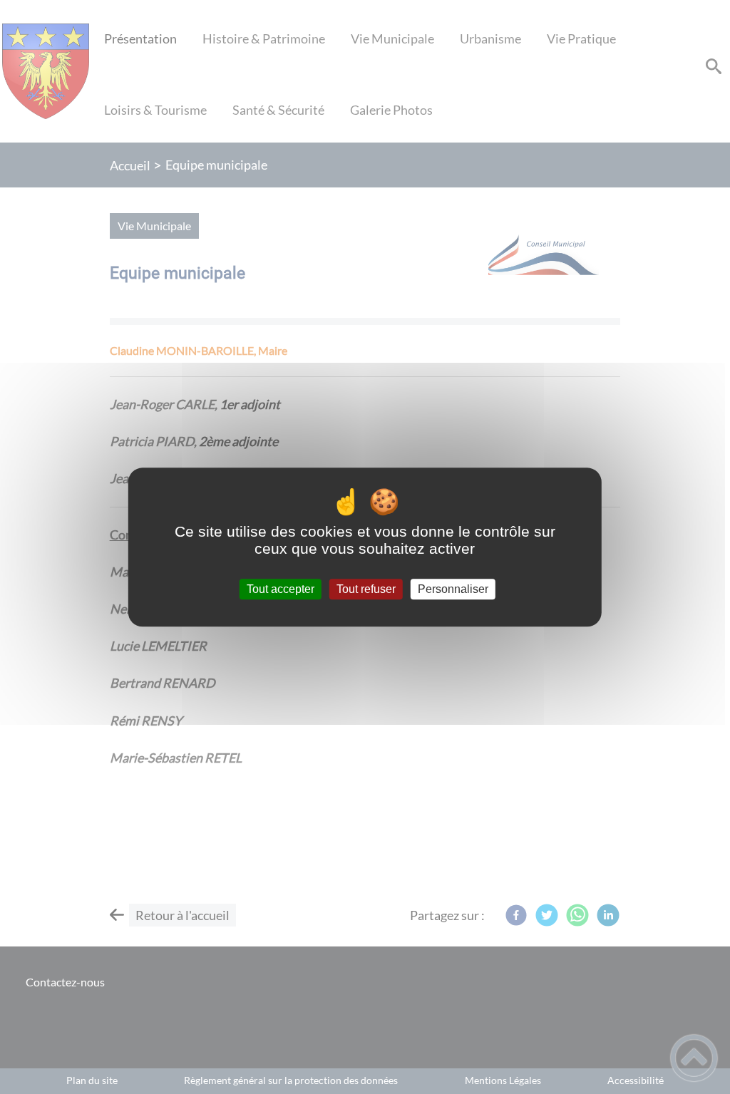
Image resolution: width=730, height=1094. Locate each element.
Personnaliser (453, 589)
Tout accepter (280, 589)
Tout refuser (366, 589)
